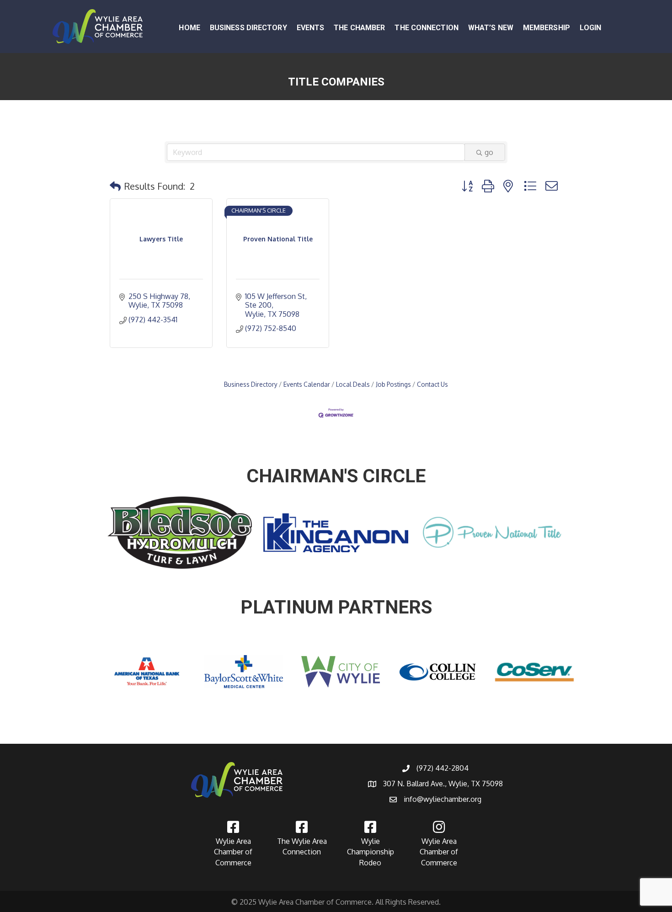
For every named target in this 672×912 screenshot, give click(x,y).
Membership (546, 27)
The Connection (426, 27)
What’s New (490, 27)
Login (591, 27)
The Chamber (359, 27)
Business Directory (248, 27)
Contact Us (432, 384)
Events (311, 27)
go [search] (489, 152)
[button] (115, 186)
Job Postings (393, 384)
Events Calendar (306, 384)
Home (189, 27)
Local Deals (353, 384)
